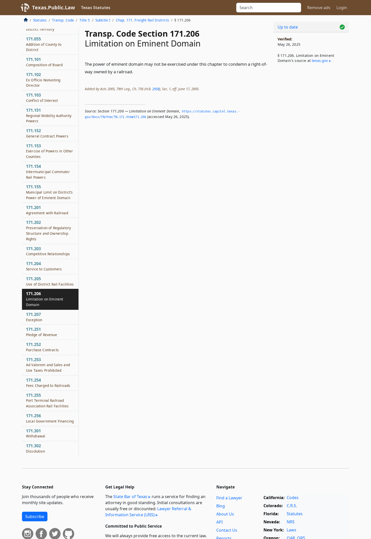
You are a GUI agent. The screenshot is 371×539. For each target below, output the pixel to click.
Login (341, 7)
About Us (225, 514)
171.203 (48, 251)
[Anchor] (136, 71)
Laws (291, 530)
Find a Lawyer (229, 498)
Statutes (40, 20)
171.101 (44, 62)
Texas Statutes (95, 7)
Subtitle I (103, 20)
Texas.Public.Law (53, 7)
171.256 (50, 418)
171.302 (35, 448)
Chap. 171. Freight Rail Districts (142, 20)
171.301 (35, 433)
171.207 (34, 317)
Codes (293, 497)
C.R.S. (292, 505)
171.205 (50, 281)
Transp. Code (63, 20)
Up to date (288, 27)
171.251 (41, 331)
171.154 (48, 171)
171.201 (47, 210)
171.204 (44, 266)
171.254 (48, 382)
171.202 (48, 230)
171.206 (44, 299)
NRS (291, 522)
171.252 (42, 347)
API (219, 522)
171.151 (48, 115)
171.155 (49, 192)
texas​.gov (320, 60)
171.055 (43, 44)
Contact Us (226, 530)
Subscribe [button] (34, 516)
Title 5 (85, 20)
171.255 (47, 400)
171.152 (47, 133)
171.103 (42, 97)
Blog (220, 506)
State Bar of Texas (130, 496)
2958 (155, 88)
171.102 (43, 80)
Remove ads (318, 7)
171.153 (49, 151)
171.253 (48, 365)
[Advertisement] (311, 150)
